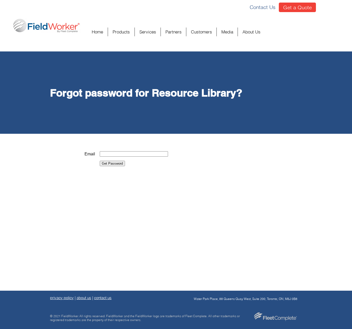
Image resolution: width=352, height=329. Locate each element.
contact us (103, 297)
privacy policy (62, 297)
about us (84, 297)
